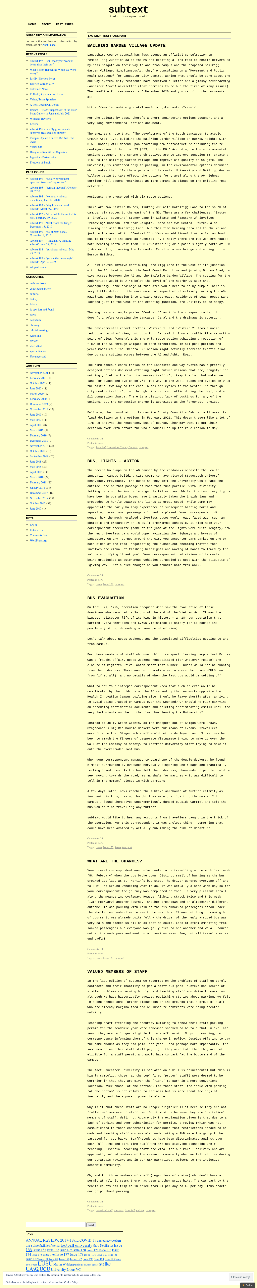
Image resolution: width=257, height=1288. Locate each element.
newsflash (35, 320)
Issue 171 (93, 1250)
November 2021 (39, 373)
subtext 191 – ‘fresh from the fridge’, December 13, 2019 (51, 224)
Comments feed (39, 535)
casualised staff (104, 1210)
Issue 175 (37, 1254)
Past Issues (64, 24)
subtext (128, 9)
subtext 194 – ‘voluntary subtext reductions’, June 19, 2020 (48, 198)
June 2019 (35, 414)
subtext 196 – (50, 131)
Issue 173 (108, 958)
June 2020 (35, 388)
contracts (118, 1210)
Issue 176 (49, 1254)
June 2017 (35, 508)
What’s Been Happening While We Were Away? (53, 71)
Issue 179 (90, 1254)
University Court (63, 1269)
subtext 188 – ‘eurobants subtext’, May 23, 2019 (52, 251)
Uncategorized (38, 356)
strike (105, 1263)
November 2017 (39, 498)
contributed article (40, 288)
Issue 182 (32, 1259)
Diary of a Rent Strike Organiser (48, 152)
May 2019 (35, 420)
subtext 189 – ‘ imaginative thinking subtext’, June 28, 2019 (50, 242)
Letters (34, 124)
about (46, 24)
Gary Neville (101, 1245)
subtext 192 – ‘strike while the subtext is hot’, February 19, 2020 (53, 216)
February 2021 (38, 378)
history (34, 299)
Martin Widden (63, 1264)
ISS (111, 1245)
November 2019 (39, 409)
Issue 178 (108, 584)
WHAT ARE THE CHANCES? (114, 861)
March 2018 (37, 477)
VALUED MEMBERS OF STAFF (117, 971)
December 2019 (39, 404)
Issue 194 (99, 1259)
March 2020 (37, 393)
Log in (34, 525)
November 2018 (39, 446)
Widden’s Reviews (40, 119)
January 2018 (37, 487)
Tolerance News (39, 89)
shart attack (36, 346)
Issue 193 (88, 1259)
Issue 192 (76, 1259)
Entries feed (37, 530)
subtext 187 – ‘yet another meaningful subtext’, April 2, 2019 (51, 260)
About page (48, 45)
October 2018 (37, 451)
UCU (45, 1268)
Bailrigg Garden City (42, 84)
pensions (78, 1264)
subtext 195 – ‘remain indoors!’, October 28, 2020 (53, 189)
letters (33, 304)
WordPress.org (38, 540)
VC (78, 1269)
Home (32, 24)
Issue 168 (53, 1250)
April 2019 (36, 425)
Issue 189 (53, 1259)
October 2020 (37, 383)
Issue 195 (101, 447)
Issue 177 (108, 847)
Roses (118, 847)
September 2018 (39, 456)
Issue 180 (102, 1254)
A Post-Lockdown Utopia (44, 104)
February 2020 (38, 399)
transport (143, 447)
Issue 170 (79, 1249)
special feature (38, 351)
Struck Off (36, 147)
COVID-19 (88, 1240)
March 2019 (37, 430)
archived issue (38, 283)
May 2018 (35, 467)
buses (99, 584)
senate (95, 1264)
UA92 (32, 1268)
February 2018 (38, 482)
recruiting (35, 335)
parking (140, 1210)
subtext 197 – (51, 62)
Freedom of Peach (40, 162)
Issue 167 (130, 1210)
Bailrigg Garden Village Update (126, 45)
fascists (55, 1245)
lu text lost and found (42, 309)
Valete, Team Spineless (43, 99)
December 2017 (39, 493)
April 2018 (36, 472)
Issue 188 (43, 1259)
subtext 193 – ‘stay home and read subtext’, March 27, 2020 (49, 207)
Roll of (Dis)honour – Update (47, 94)
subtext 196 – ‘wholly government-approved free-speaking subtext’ (50, 180)
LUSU (45, 1263)
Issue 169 (66, 1250)
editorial (34, 294)
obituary (34, 325)
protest (87, 1264)
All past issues (38, 267)
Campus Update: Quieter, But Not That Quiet (52, 139)
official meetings (39, 330)
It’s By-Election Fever (42, 78)
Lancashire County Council (122, 447)
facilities (44, 1245)
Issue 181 (112, 1254)
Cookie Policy (71, 1282)
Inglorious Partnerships (43, 157)
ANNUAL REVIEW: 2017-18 (50, 1240)
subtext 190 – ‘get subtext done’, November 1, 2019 (48, 233)
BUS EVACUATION (105, 598)
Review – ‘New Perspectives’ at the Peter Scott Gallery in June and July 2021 (53, 111)
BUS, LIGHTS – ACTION (113, 461)
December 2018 (39, 440)
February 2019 (38, 435)
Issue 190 (64, 1259)
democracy (104, 1240)
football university (76, 1245)
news (100, 443)
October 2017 (37, 503)
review (34, 341)
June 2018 (35, 461)
